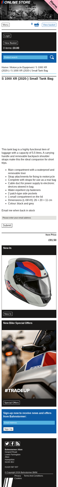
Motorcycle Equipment (22, 67)
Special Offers (11, 402)
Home (5, 67)
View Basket (10, 43)
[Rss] (17, 443)
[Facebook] (12, 443)
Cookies (18, 478)
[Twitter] (7, 443)
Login (7, 35)
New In (7, 314)
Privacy (18, 476)
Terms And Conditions (33, 476)
